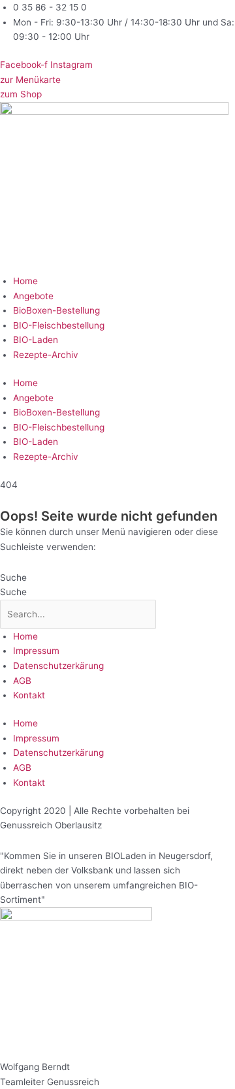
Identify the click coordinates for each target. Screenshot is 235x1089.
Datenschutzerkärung (58, 665)
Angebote (33, 296)
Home (25, 281)
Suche (13, 577)
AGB (22, 680)
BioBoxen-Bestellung (56, 310)
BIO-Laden (35, 339)
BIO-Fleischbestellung (58, 325)
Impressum (36, 650)
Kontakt (29, 695)
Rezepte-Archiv (45, 354)
